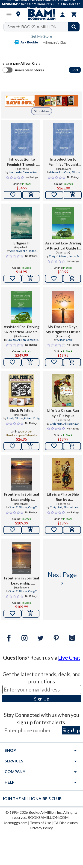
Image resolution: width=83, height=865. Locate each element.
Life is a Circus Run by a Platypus (63, 412)
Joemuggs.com (15, 822)
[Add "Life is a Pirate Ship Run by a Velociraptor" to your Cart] (72, 530)
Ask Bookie (29, 42)
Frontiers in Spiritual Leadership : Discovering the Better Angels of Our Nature (21, 497)
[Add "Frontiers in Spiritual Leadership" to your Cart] (30, 530)
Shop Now (41, 111)
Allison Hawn (71, 423)
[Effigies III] (21, 223)
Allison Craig (64, 339)
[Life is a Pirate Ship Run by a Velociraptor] (63, 474)
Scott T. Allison (18, 507)
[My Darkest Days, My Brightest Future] (63, 306)
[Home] (41, 14)
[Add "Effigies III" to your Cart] (30, 279)
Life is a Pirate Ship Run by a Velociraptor (63, 497)
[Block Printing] (21, 390)
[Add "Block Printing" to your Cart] (30, 446)
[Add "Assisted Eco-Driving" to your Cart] (72, 279)
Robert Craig (31, 418)
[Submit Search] (74, 26)
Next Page (62, 578)
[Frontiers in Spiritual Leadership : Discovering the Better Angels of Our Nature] (21, 474)
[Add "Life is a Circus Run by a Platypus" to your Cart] (72, 446)
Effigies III (21, 243)
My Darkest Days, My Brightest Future (63, 329)
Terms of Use (40, 822)
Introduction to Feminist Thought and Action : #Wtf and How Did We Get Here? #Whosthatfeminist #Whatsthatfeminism (21, 162)
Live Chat (69, 658)
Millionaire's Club (55, 42)
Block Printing (21, 410)
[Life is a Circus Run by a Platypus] (63, 390)
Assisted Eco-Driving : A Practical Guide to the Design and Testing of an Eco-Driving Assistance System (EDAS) (63, 246)
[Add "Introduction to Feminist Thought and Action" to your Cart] (31, 195)
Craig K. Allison (58, 256)
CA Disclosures (65, 822)
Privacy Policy (41, 827)
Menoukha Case (19, 172)
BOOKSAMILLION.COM (48, 817)
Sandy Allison (15, 418)
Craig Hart (56, 423)
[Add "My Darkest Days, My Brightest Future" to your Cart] (72, 362)
